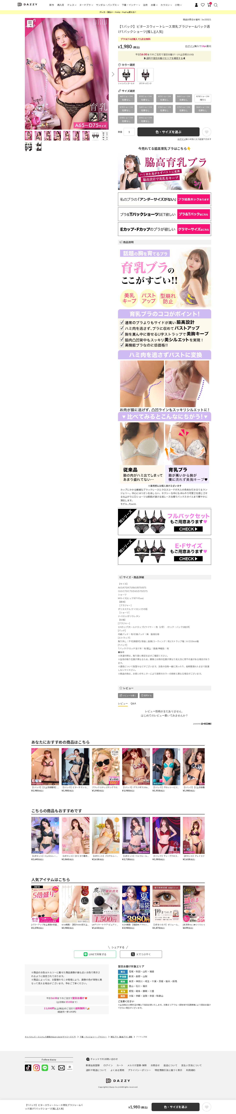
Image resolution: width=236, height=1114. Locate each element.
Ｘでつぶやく (143, 954)
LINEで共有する (98, 954)
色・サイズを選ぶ (175, 1107)
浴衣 (145, 5)
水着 (153, 5)
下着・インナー (130, 5)
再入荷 (60, 5)
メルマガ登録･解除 (137, 1065)
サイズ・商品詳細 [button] (133, 577)
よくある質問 (117, 1070)
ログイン (189, 46)
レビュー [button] (128, 688)
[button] (113, 74)
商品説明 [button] (128, 242)
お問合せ (155, 1065)
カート (120, 1065)
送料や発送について (96, 1070)
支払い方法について (191, 1065)
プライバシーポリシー (139, 1070)
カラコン (165, 5)
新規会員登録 (93, 1065)
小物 (177, 5)
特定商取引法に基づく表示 (168, 1070)
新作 (51, 5)
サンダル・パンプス (106, 5)
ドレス (70, 5)
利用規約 (190, 1070)
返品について (170, 1065)
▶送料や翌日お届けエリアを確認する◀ (164, 58)
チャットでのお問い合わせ (104, 1059)
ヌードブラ (85, 5)
